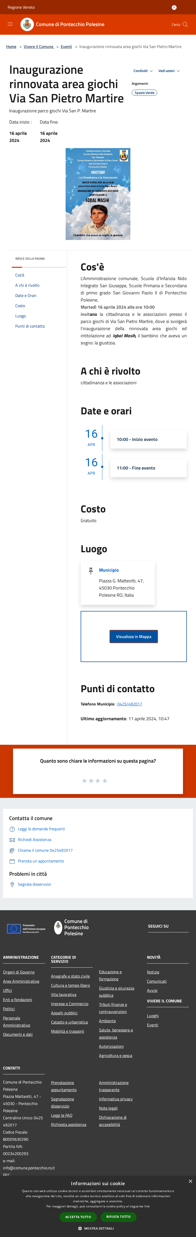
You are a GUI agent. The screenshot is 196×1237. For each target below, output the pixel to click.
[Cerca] (185, 24)
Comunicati (157, 981)
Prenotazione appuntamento (64, 1086)
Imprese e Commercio (69, 1004)
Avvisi (152, 990)
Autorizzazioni (111, 1046)
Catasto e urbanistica (69, 1022)
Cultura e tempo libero (70, 985)
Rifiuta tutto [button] (118, 1217)
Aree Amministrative (21, 981)
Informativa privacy (116, 1099)
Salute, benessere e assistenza (116, 1033)
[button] (98, 1228)
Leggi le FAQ (61, 1115)
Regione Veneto (21, 7)
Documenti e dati (18, 1034)
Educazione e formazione (110, 975)
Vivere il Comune (39, 46)
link (147, 1206)
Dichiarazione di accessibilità (113, 1120)
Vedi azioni (166, 71)
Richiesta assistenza (68, 1124)
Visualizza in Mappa (133, 636)
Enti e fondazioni (17, 999)
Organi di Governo (18, 972)
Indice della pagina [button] (30, 258)
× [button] (190, 1181)
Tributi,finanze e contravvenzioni (113, 1008)
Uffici (7, 990)
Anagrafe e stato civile (70, 976)
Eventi (66, 46)
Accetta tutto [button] (78, 1217)
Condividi (140, 71)
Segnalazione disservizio (62, 1102)
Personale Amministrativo (16, 1021)
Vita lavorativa (63, 994)
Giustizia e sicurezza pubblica (116, 991)
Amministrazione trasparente (114, 1086)
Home (11, 46)
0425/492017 (129, 704)
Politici (9, 1009)
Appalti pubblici (64, 1013)
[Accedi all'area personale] (174, 8)
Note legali (108, 1108)
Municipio (109, 570)
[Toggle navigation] (10, 24)
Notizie (153, 972)
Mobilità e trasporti (67, 1031)
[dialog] (98, 1206)
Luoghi (153, 1016)
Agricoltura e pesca (115, 1055)
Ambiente (107, 1021)
